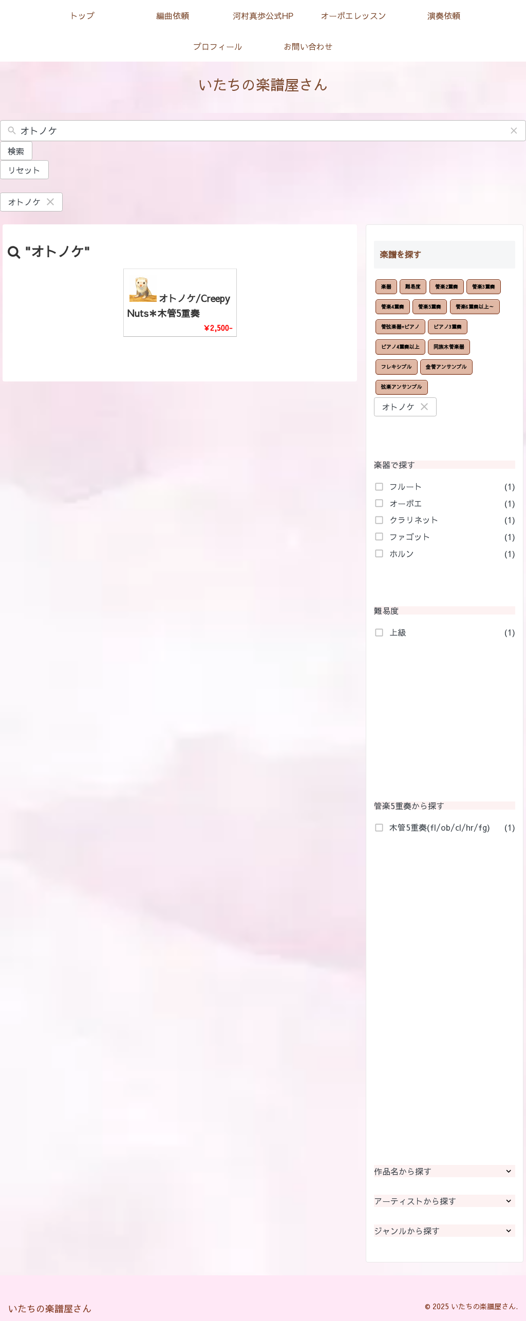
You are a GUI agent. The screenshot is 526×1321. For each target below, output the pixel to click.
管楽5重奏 (429, 306)
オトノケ (24, 201)
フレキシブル (396, 366)
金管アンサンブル (446, 366)
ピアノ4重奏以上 (400, 346)
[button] (514, 131)
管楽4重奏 (392, 306)
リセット (24, 170)
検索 (16, 151)
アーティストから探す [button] (415, 1201)
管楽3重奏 (483, 286)
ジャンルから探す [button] (407, 1230)
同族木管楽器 (449, 346)
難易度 (413, 286)
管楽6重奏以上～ (475, 306)
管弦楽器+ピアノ (400, 326)
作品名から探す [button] (402, 1171)
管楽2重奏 (446, 286)
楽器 (386, 286)
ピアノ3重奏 (448, 326)
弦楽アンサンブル (401, 386)
